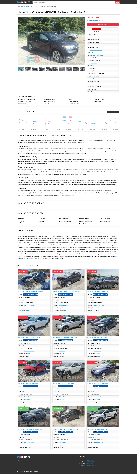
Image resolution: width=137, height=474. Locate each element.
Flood (98, 399)
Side (28, 353)
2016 (92, 52)
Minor (64, 310)
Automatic (28, 310)
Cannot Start (62, 351)
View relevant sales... (113, 112)
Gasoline (93, 78)
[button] (83, 17)
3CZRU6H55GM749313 (96, 50)
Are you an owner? (102, 24)
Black (92, 65)
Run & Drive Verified (98, 55)
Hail (98, 307)
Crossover (94, 63)
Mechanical (30, 307)
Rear (28, 445)
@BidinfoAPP (91, 461)
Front (97, 68)
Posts (19, 460)
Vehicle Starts (97, 351)
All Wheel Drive (95, 76)
